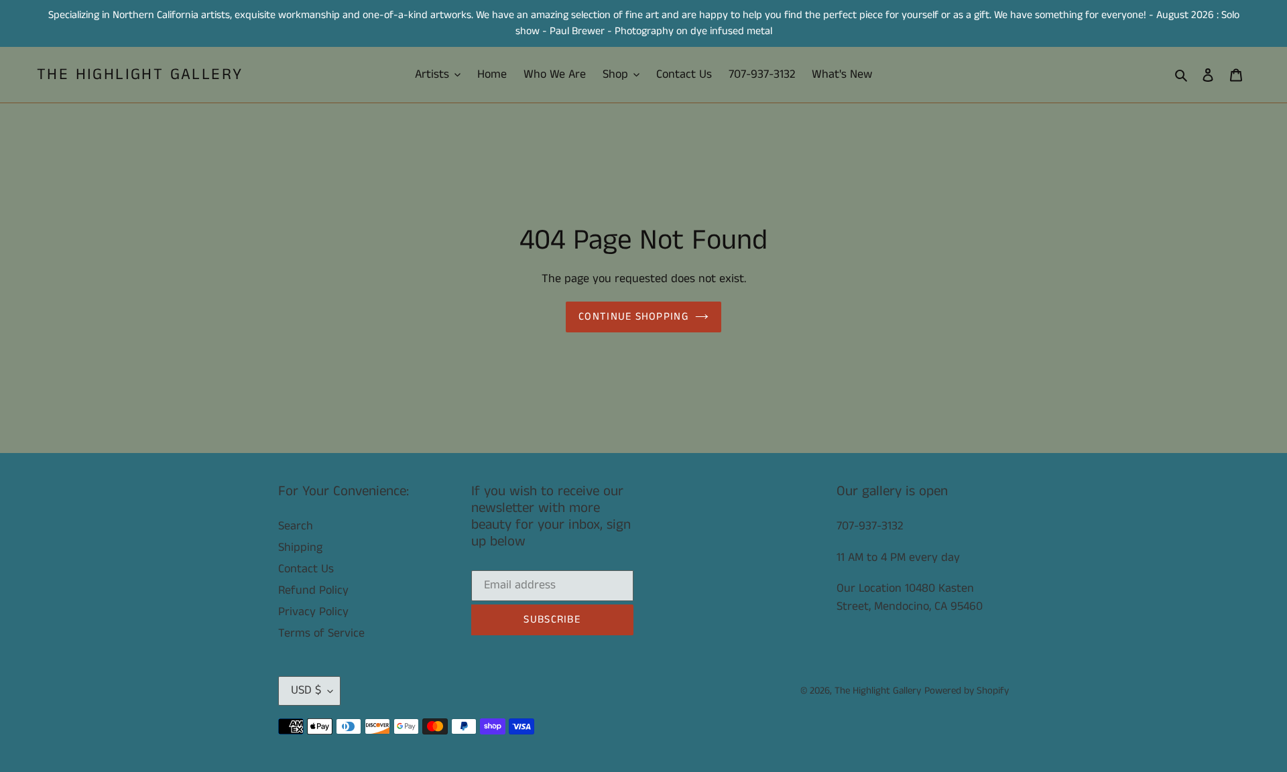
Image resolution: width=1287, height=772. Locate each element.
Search (295, 526)
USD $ (306, 690)
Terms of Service (321, 633)
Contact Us (306, 569)
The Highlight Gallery (140, 74)
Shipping (300, 547)
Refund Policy (313, 590)
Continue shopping (633, 316)
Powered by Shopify (966, 691)
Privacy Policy (313, 612)
